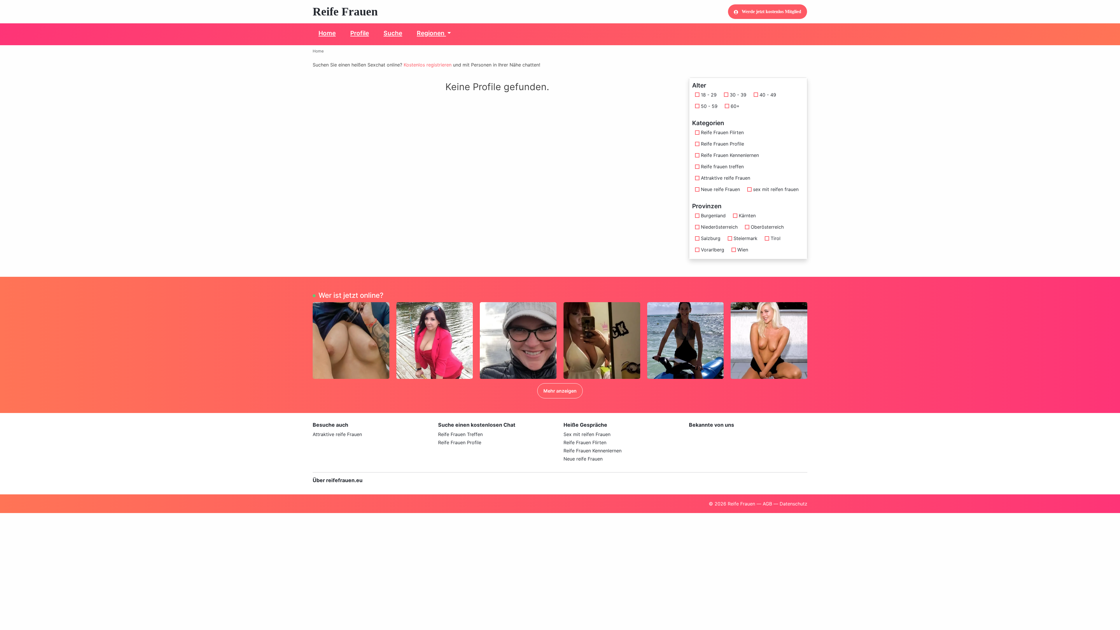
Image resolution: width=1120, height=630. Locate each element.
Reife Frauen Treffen (460, 434)
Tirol (775, 238)
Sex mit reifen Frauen (587, 434)
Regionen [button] (431, 33)
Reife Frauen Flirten (722, 132)
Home (327, 33)
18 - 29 (709, 95)
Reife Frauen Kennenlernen (730, 155)
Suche (393, 33)
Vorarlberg (712, 250)
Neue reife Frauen (720, 189)
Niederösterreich (719, 227)
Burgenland (713, 215)
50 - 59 (709, 106)
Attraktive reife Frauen (725, 178)
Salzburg (710, 238)
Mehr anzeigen (560, 391)
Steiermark (745, 238)
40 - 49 (768, 95)
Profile (359, 33)
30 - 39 (738, 95)
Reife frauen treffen (722, 166)
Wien (742, 250)
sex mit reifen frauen (776, 189)
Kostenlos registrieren (428, 65)
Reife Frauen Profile (722, 144)
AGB (767, 504)
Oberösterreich (767, 227)
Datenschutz (793, 504)
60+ (735, 106)
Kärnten (747, 215)
